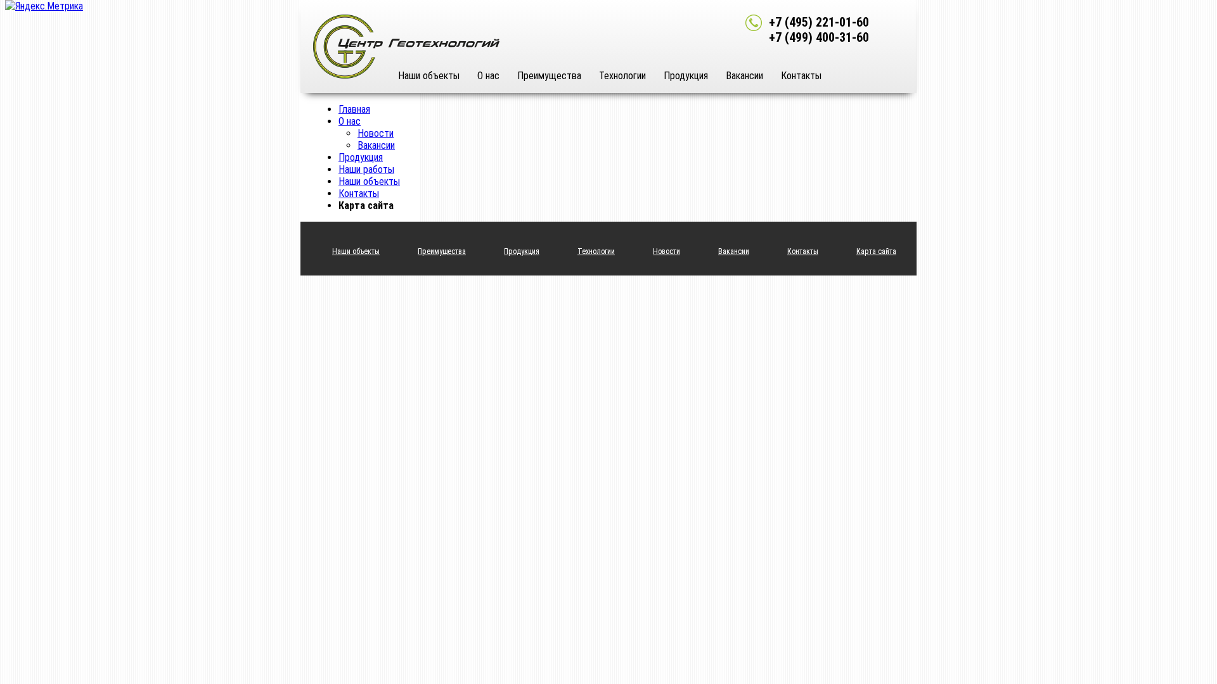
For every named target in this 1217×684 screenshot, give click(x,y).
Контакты (801, 76)
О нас (488, 76)
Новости (375, 133)
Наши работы (366, 169)
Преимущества (549, 76)
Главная (354, 109)
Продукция (686, 76)
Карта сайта (876, 251)
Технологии (622, 76)
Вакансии (744, 76)
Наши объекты (429, 76)
